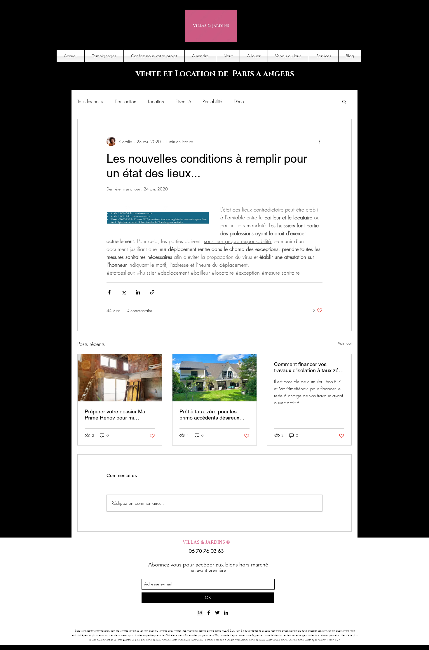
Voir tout (345, 343)
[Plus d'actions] (318, 141)
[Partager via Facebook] (109, 292)
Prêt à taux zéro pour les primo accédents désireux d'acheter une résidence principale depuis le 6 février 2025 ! (211, 414)
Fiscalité (183, 101)
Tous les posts (90, 101)
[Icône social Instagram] (200, 613)
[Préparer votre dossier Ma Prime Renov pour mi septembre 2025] (120, 377)
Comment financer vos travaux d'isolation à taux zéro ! (308, 367)
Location (156, 101)
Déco (239, 101)
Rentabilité (212, 101)
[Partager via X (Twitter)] (123, 292)
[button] (344, 101)
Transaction (125, 101)
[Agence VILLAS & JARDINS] (217, 613)
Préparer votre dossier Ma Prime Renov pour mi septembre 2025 (115, 414)
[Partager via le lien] (152, 292)
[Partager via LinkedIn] (138, 292)
